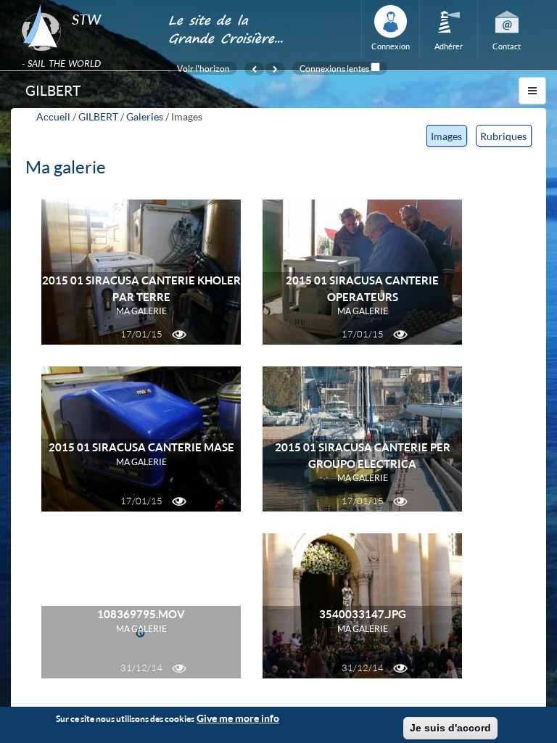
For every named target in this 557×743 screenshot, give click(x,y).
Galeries (144, 116)
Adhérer (448, 46)
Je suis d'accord (450, 728)
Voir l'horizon (203, 68)
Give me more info (238, 718)
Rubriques (503, 136)
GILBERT (98, 116)
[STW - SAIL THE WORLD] (86, 4)
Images (449, 138)
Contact (506, 46)
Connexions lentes (334, 68)
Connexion (390, 46)
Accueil (53, 116)
